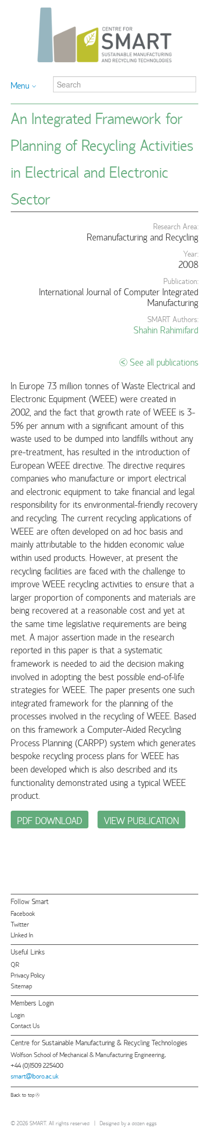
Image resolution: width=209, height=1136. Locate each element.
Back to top (22, 1094)
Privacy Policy (27, 974)
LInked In (22, 934)
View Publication (141, 819)
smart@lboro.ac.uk (34, 1075)
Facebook (23, 912)
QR (15, 963)
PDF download (49, 819)
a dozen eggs (142, 1123)
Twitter (20, 923)
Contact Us (25, 1025)
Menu (20, 85)
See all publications (164, 361)
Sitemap (21, 985)
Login (18, 1014)
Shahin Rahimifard (165, 329)
